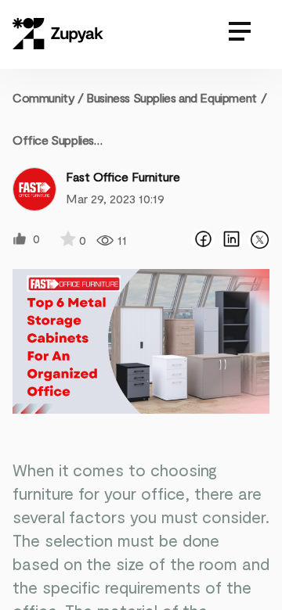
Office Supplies (53, 139)
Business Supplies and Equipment (171, 97)
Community (48, 97)
